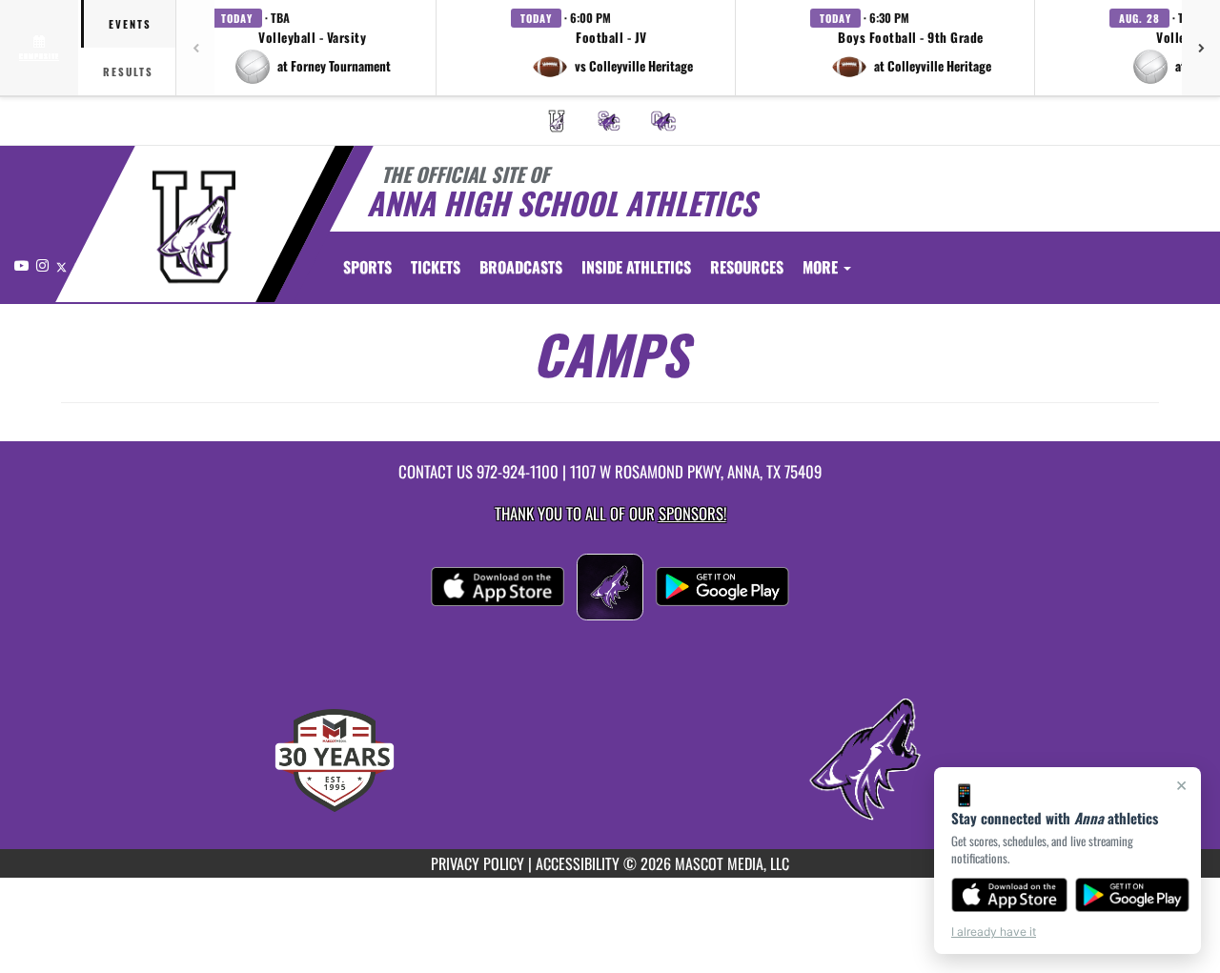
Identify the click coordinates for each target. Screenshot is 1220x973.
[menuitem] (556, 121)
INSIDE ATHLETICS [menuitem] (636, 266)
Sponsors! (692, 513)
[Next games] (1201, 47)
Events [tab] (130, 23)
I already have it (993, 931)
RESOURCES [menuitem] (746, 266)
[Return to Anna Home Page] (194, 227)
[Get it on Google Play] (1132, 895)
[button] (313, 47)
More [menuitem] (822, 266)
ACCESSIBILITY (578, 863)
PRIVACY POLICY (477, 863)
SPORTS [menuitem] (367, 266)
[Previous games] (195, 47)
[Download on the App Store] (1009, 895)
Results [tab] (128, 71)
